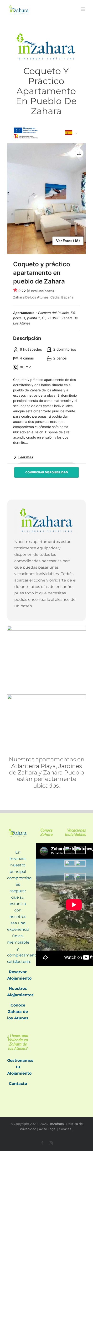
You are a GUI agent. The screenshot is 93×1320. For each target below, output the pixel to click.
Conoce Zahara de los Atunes (17, 1011)
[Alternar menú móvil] (83, 9)
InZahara (57, 1124)
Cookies (65, 1129)
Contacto (18, 1083)
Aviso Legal (48, 1129)
